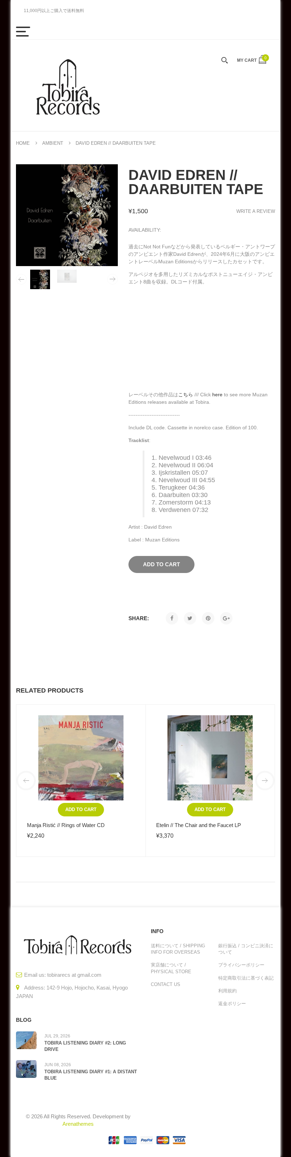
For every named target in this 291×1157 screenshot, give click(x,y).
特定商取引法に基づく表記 (246, 978)
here (217, 394)
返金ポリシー (232, 1003)
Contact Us (165, 984)
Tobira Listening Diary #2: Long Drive (85, 1046)
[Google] (226, 618)
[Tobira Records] (67, 85)
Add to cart (81, 809)
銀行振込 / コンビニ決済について (245, 949)
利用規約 (227, 990)
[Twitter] (190, 618)
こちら (185, 394)
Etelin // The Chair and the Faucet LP (198, 825)
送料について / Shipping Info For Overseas (178, 949)
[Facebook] (172, 618)
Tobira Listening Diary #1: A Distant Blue (90, 1075)
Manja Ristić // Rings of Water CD (66, 825)
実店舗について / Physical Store (171, 968)
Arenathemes (78, 1124)
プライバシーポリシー (241, 965)
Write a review (255, 211)
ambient (52, 143)
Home (23, 143)
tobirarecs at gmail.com (74, 975)
